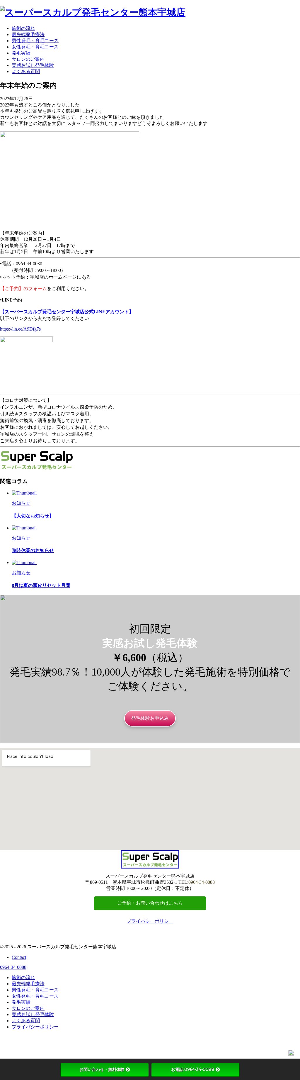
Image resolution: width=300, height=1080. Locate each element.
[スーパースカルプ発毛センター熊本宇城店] (92, 12)
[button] (150, 718)
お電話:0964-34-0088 (192, 1069)
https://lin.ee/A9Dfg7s (20, 328)
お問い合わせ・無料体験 (102, 1069)
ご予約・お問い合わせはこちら (150, 902)
